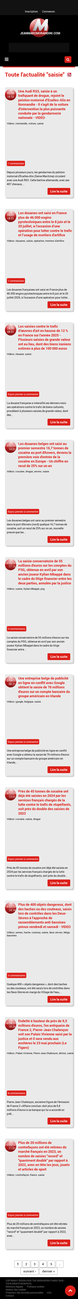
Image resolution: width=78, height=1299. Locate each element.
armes (19, 932)
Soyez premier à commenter (23, 394)
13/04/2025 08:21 (12, 682)
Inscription (31, 11)
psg (42, 588)
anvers (37, 471)
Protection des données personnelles (24, 1292)
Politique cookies (35, 1286)
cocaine (20, 471)
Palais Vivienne (24, 1053)
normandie (21, 123)
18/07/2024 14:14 (12, 908)
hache (27, 932)
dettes (62, 1053)
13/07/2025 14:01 (12, 447)
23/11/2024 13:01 (12, 795)
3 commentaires (16, 975)
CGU (49, 1292)
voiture (32, 123)
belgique (28, 701)
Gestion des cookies (16, 1289)
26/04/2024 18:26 (12, 1024)
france (33, 1175)
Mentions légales (14, 1286)
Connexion (48, 11)
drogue (29, 471)
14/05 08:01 (10, 330)
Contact (10, 1295)
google (19, 701)
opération (39, 240)
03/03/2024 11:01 (12, 1146)
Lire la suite (58, 191)
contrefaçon (22, 1175)
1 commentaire (16, 163)
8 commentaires (16, 1093)
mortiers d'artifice (54, 240)
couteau (36, 932)
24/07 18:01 (10, 216)
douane (20, 354)
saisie (40, 123)
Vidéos (10, 123)
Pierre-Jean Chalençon (46, 1053)
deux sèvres (55, 932)
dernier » (48, 1271)
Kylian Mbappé (31, 588)
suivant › (29, 1271)
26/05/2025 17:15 (12, 564)
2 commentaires (16, 628)
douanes (20, 240)
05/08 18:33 (10, 95)
